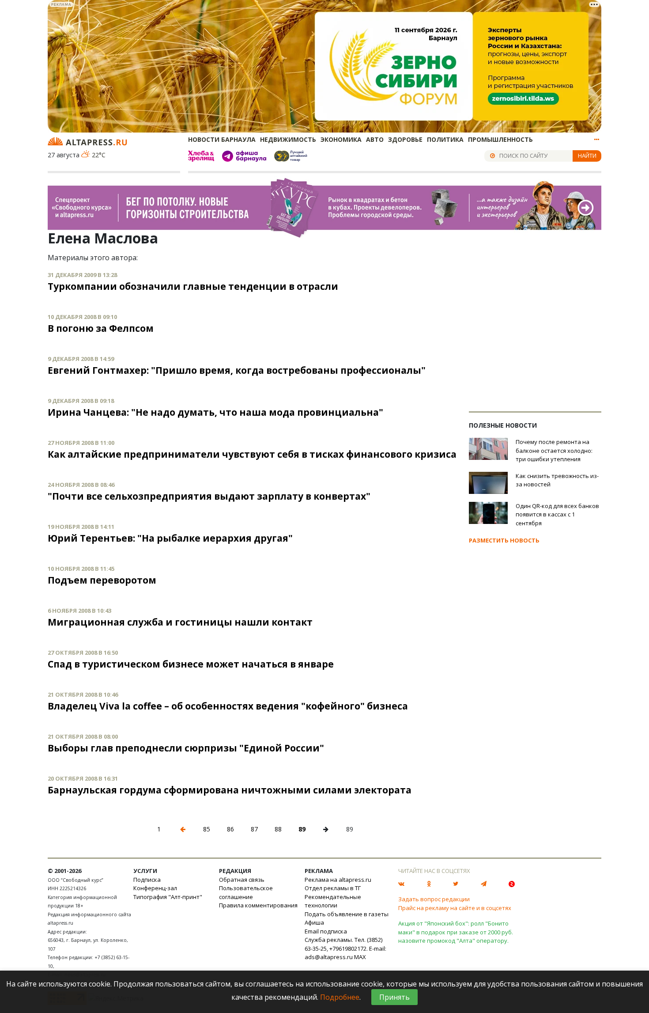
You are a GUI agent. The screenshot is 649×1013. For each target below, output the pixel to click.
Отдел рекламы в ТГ (333, 888)
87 (254, 829)
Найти (587, 155)
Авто (375, 139)
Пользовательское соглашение (246, 892)
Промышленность (500, 139)
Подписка (147, 880)
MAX (360, 957)
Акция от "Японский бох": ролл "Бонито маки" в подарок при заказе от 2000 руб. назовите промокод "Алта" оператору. (455, 932)
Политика (445, 139)
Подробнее (339, 997)
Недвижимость (288, 139)
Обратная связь (241, 880)
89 (302, 829)
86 (230, 829)
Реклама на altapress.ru (338, 880)
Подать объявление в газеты (347, 914)
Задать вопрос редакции (434, 899)
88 (278, 829)
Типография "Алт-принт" (167, 897)
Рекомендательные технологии (333, 901)
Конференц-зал (155, 888)
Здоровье (405, 139)
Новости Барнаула (222, 139)
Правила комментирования (258, 905)
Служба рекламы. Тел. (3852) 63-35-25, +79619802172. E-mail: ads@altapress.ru (345, 948)
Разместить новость (504, 540)
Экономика (341, 139)
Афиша (314, 922)
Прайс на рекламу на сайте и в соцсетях (454, 908)
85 (206, 829)
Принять (394, 997)
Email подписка (326, 931)
